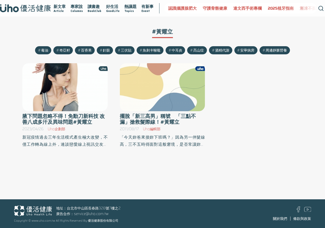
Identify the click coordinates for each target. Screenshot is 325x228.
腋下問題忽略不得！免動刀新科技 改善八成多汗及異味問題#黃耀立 (63, 119)
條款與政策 (302, 218)
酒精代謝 (222, 50)
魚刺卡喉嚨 (151, 50)
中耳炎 (177, 50)
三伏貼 (126, 50)
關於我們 (280, 218)
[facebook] (298, 211)
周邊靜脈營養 (276, 50)
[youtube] (307, 210)
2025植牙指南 (281, 8)
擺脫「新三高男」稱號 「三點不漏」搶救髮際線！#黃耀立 (158, 119)
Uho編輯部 (151, 129)
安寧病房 (247, 50)
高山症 (198, 50)
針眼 (106, 50)
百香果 (86, 50)
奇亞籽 (64, 50)
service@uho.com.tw (91, 214)
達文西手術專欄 (247, 8)
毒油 (44, 50)
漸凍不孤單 (310, 8)
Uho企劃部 (56, 129)
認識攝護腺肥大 (182, 8)
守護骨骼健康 (215, 8)
